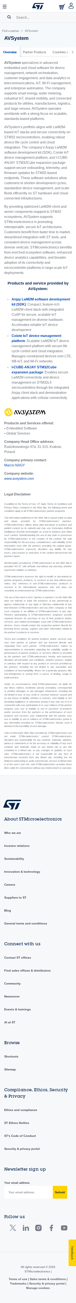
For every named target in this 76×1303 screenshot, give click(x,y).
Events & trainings (17, 1009)
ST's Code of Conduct (20, 1135)
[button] (5, 6)
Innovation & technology (22, 871)
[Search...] (9, 17)
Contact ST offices (17, 957)
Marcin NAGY (14, 465)
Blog (7, 910)
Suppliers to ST (15, 897)
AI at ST (9, 1022)
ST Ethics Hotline (16, 1123)
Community (12, 983)
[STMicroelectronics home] (38, 6)
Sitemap (10, 1069)
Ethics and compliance (20, 1110)
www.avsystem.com (19, 478)
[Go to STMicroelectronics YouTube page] (64, 1229)
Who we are (12, 833)
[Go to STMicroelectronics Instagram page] (38, 1229)
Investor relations (17, 845)
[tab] (10, 52)
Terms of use (18, 1279)
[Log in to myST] (71, 6)
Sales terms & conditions (48, 1279)
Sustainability (14, 858)
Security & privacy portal (22, 1148)
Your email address (17, 1182)
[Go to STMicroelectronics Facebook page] (51, 1229)
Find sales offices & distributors (27, 970)
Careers (9, 884)
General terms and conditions (25, 923)
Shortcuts (11, 1056)
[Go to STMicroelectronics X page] (14, 1229)
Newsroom (11, 996)
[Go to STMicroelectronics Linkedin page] (25, 1229)
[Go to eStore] (62, 6)
